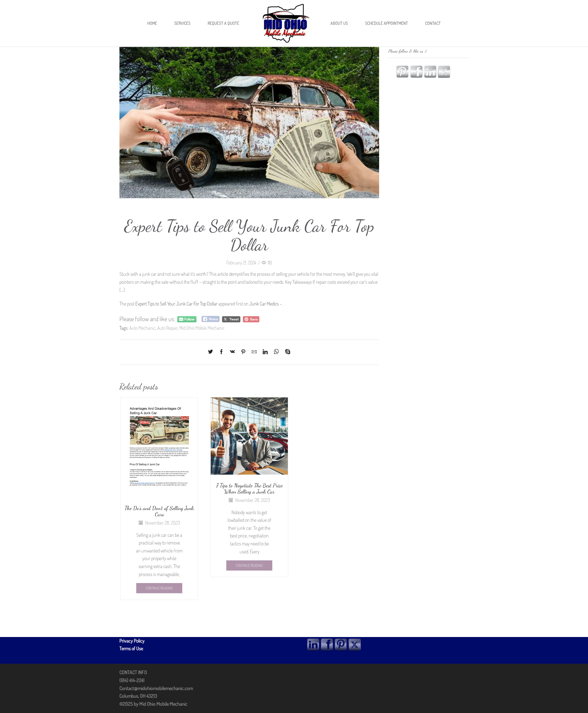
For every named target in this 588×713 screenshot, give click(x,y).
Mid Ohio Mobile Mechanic (201, 328)
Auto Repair (167, 328)
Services (182, 23)
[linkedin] (265, 352)
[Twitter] (212, 352)
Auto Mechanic (142, 328)
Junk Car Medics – (266, 304)
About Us (339, 23)
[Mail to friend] (254, 352)
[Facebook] (221, 352)
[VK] (232, 352)
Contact (433, 23)
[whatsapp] (276, 352)
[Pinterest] (243, 352)
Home (152, 23)
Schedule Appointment (386, 23)
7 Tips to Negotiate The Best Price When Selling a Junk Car (249, 488)
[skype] (286, 352)
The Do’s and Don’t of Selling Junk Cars (159, 511)
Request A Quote (223, 23)
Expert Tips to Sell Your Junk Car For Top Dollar (176, 304)
